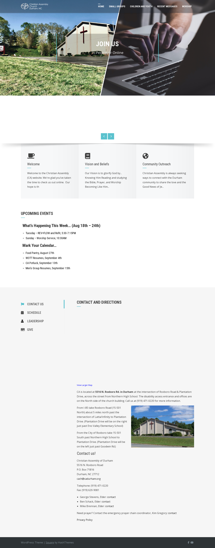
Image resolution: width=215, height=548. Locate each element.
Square (50, 542)
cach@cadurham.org (89, 478)
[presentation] (104, 136)
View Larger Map (84, 385)
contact (111, 497)
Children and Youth (141, 6)
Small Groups (117, 6)
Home (101, 6)
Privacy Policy (85, 520)
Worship (187, 6)
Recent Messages (167, 6)
